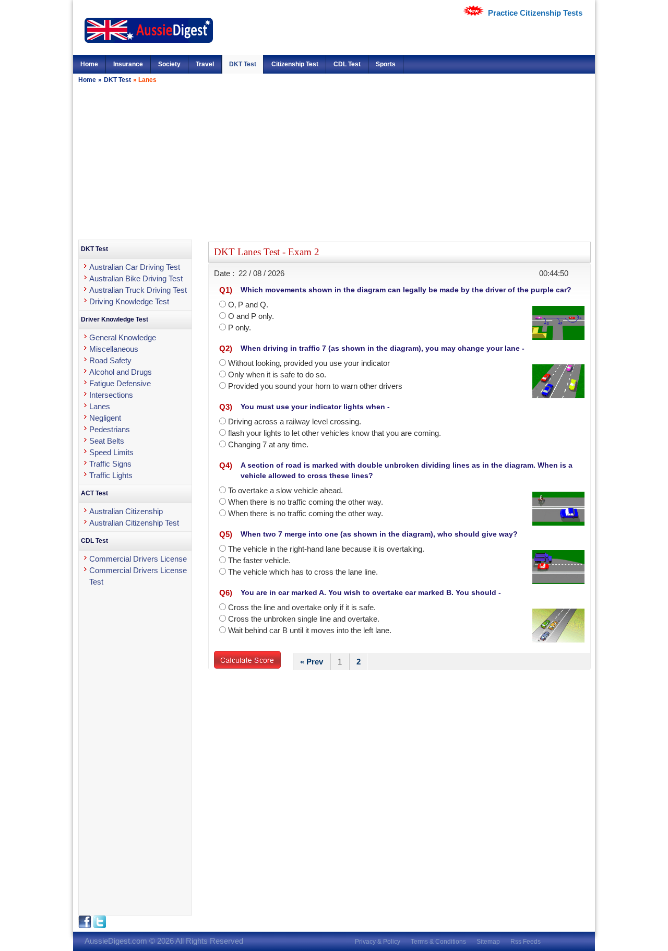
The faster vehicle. (259, 560)
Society (169, 64)
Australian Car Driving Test (134, 267)
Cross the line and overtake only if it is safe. (302, 607)
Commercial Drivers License (138, 558)
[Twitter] (99, 925)
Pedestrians (109, 429)
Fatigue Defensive (120, 383)
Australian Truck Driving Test (138, 290)
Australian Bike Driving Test (136, 278)
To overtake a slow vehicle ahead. (285, 490)
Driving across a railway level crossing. (294, 421)
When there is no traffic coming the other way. (305, 501)
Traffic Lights (111, 475)
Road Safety (110, 360)
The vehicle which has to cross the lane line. (303, 571)
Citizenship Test (294, 64)
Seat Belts (106, 440)
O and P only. (251, 316)
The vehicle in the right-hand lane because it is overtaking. (326, 548)
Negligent (105, 417)
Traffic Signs (110, 463)
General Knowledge (122, 337)
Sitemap (488, 941)
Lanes (99, 406)
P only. (239, 327)
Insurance (128, 64)
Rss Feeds (525, 941)
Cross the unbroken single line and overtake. (303, 618)
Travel (205, 64)
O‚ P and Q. (248, 304)
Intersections (111, 394)
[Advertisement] (334, 161)
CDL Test (347, 64)
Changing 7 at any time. (268, 444)
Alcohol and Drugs (120, 371)
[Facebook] (85, 925)
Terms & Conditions (438, 941)
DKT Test (242, 64)
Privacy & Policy (377, 941)
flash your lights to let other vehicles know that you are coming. (334, 433)
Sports (386, 64)
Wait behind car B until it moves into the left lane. (309, 630)
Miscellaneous (113, 348)
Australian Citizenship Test (134, 522)
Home (89, 64)
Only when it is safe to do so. (277, 374)
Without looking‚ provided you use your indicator (309, 363)
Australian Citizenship (126, 511)
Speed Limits (111, 452)
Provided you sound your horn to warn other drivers (315, 386)
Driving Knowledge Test (129, 301)
